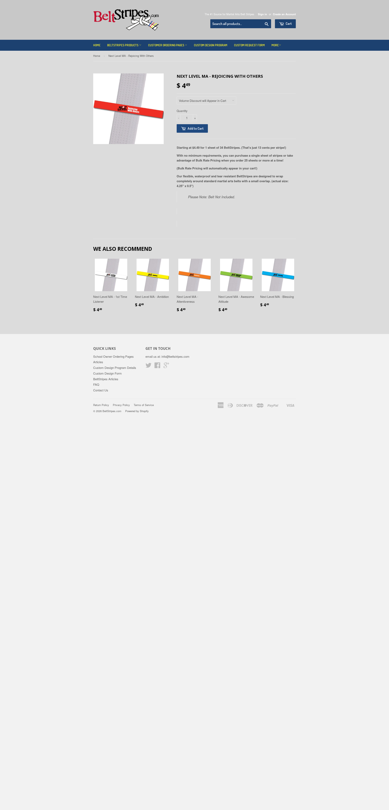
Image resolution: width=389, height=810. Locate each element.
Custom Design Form (107, 373)
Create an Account (284, 14)
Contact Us (100, 390)
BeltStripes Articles (105, 379)
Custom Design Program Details (114, 367)
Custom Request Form (249, 45)
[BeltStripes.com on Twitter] (148, 366)
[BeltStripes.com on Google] (166, 366)
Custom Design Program (210, 45)
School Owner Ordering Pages (113, 356)
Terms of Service (144, 405)
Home (96, 45)
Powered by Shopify (137, 411)
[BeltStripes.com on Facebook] (157, 366)
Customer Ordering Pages (166, 45)
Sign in (262, 14)
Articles (98, 362)
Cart (288, 23)
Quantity (182, 111)
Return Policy (101, 405)
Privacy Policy (121, 405)
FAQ (96, 384)
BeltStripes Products (123, 45)
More (275, 45)
